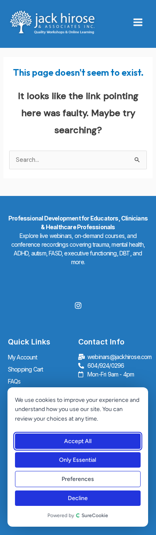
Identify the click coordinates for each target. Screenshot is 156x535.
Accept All (77, 441)
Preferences (77, 479)
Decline (77, 498)
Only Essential (77, 459)
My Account (22, 357)
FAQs (14, 381)
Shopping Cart (25, 369)
